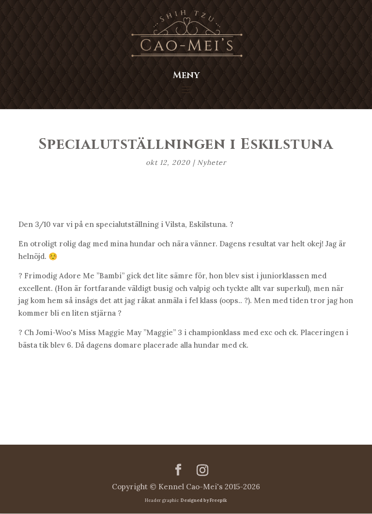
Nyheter (211, 162)
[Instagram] (202, 470)
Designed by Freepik (203, 500)
